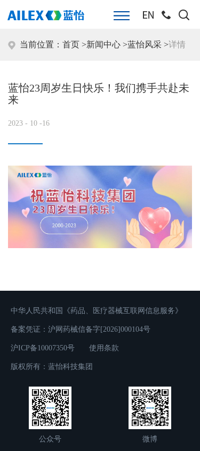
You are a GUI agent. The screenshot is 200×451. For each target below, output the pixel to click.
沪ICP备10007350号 (43, 348)
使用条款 (104, 348)
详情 (177, 44)
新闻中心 (103, 44)
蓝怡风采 (144, 44)
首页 (70, 44)
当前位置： (38, 44)
